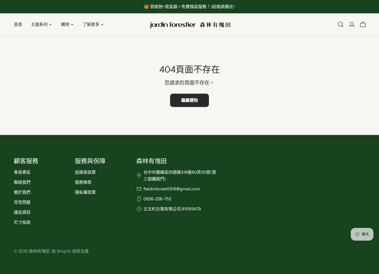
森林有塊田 (39, 251)
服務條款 (83, 182)
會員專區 (22, 172)
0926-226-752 (157, 198)
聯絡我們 (22, 182)
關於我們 (22, 192)
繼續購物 (189, 100)
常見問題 (22, 202)
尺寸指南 (22, 222)
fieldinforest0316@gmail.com (171, 188)
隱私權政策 (85, 192)
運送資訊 (22, 212)
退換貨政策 (85, 172)
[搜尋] (340, 24)
